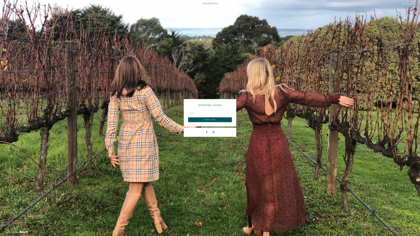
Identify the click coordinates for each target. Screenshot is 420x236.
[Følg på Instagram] (213, 132)
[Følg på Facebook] (206, 132)
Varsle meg (210, 120)
